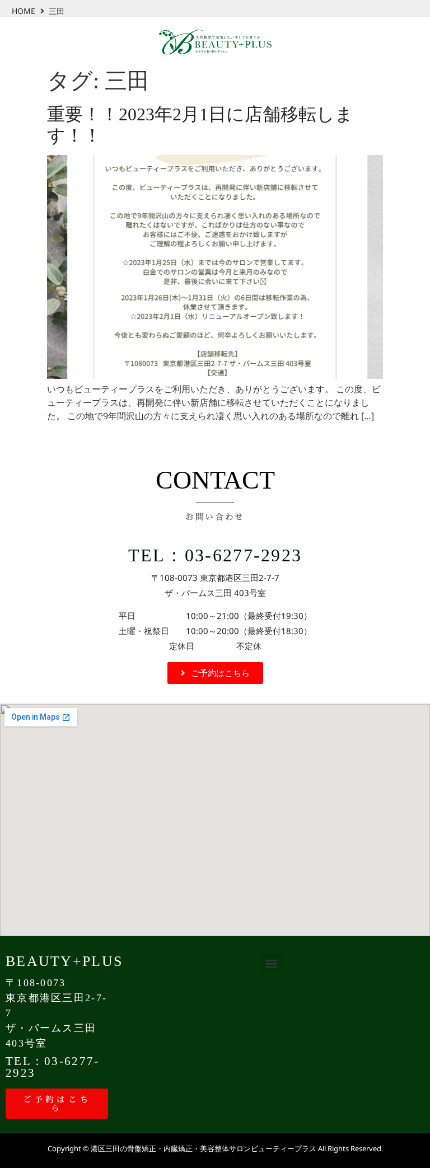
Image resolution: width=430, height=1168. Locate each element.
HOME (23, 11)
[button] (272, 963)
